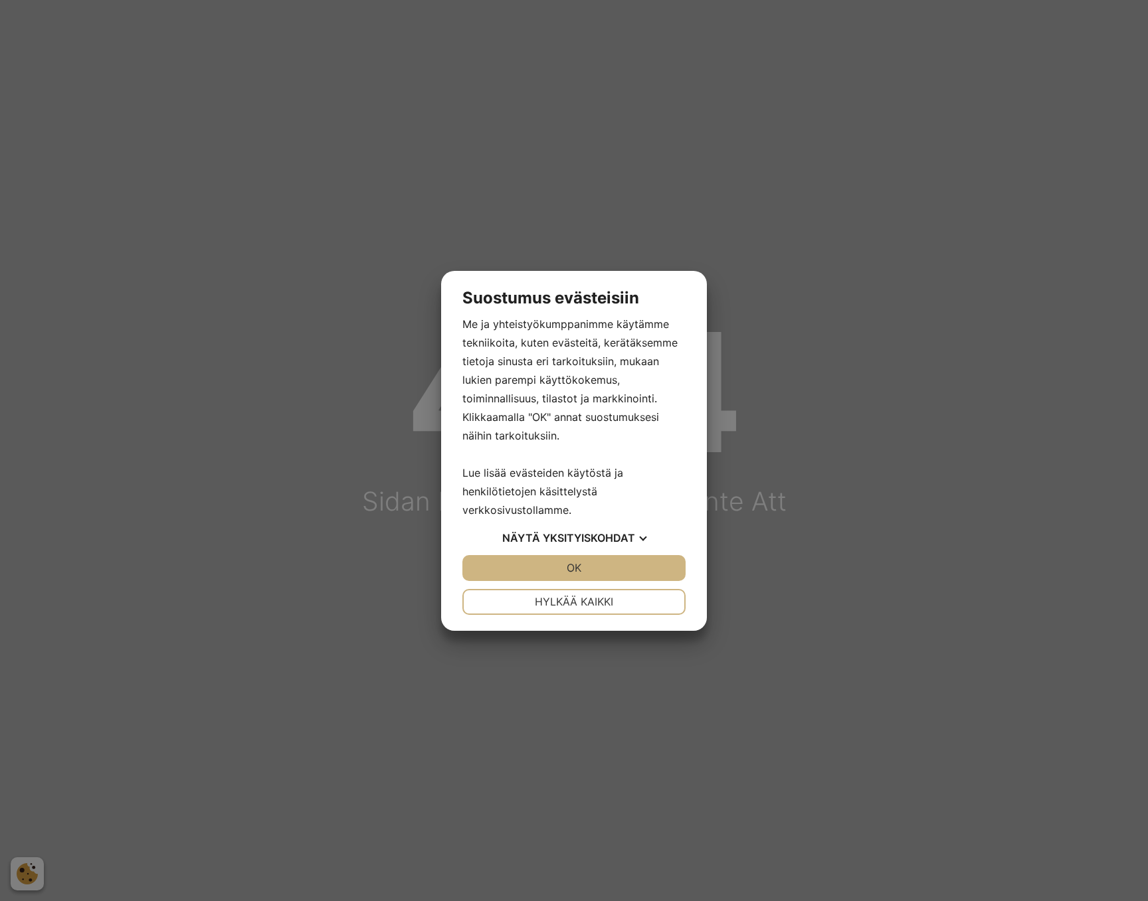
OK (574, 567)
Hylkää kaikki (574, 601)
